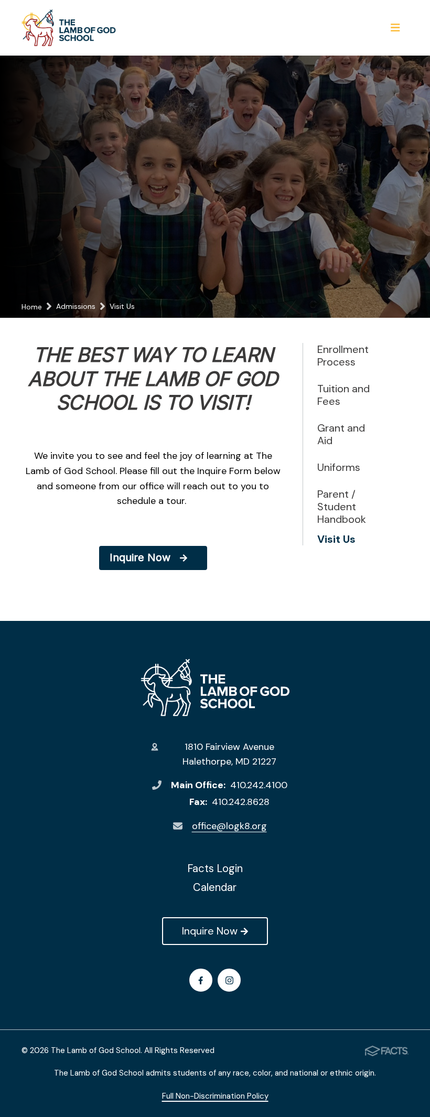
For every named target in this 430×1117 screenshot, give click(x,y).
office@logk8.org (229, 826)
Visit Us (336, 539)
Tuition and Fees (343, 394)
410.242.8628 (241, 802)
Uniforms (338, 467)
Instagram (229, 980)
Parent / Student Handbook (341, 506)
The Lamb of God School (215, 688)
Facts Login (215, 868)
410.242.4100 (258, 785)
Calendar (214, 887)
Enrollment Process (343, 355)
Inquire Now (210, 931)
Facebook (200, 980)
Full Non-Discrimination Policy (215, 1096)
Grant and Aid (341, 434)
